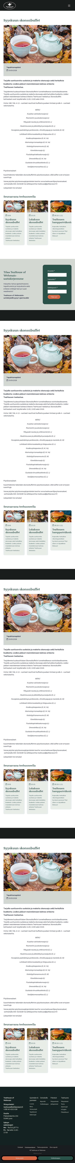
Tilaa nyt (54, 297)
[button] (30, 1147)
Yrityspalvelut (54, 1101)
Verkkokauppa (44, 1104)
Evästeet (20, 1147)
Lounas (32, 1104)
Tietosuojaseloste (42, 1147)
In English (63, 1109)
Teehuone (65, 1098)
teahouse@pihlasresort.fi (13, 1107)
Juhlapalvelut (54, 1104)
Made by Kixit (38, 1153)
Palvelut (54, 1098)
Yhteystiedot (64, 1101)
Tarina (63, 1104)
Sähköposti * (53, 288)
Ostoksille (44, 1098)
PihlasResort (65, 1112)
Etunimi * (51, 271)
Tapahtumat (33, 1112)
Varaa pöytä (33, 1109)
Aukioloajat (33, 1114)
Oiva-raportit (53, 1147)
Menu (31, 1106)
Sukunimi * (52, 279)
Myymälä (43, 1101)
